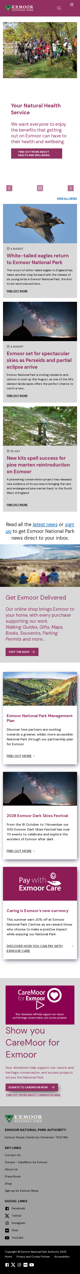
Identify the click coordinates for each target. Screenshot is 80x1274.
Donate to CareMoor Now (28, 1087)
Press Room (13, 1176)
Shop (8, 1184)
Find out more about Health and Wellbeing (34, 153)
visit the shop (19, 652)
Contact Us (12, 1155)
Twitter (16, 1216)
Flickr (15, 1230)
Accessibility (62, 1256)
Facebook (18, 1208)
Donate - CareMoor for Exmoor (26, 1162)
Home (8, 1256)
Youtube (17, 1238)
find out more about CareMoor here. (33, 1095)
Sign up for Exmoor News (22, 1191)
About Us (11, 1169)
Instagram (18, 1223)
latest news (45, 524)
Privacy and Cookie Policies (33, 1256)
